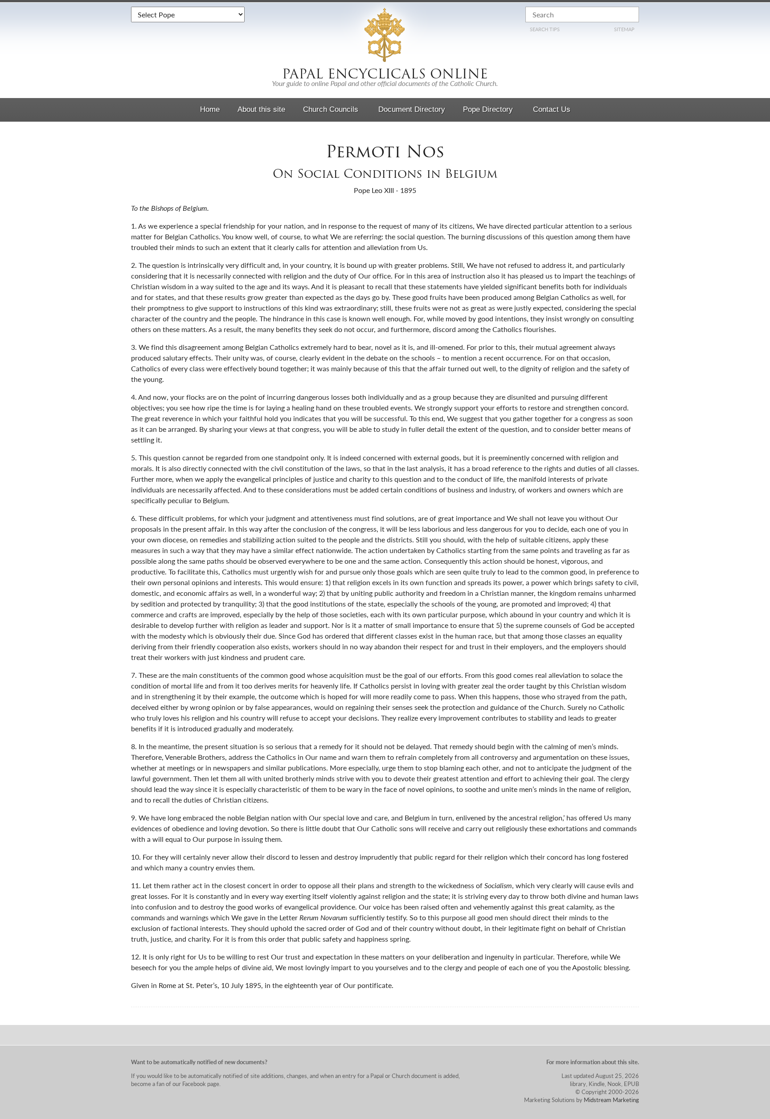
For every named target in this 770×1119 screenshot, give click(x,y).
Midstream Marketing (611, 1099)
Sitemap (624, 29)
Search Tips (545, 29)
